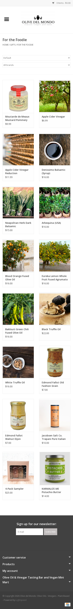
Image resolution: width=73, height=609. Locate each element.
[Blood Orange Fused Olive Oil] (18, 255)
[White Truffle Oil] (18, 362)
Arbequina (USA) (51, 222)
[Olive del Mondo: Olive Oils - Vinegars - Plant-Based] (43, 19)
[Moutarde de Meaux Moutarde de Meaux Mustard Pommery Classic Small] (18, 96)
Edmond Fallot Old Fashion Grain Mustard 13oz (53, 384)
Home (5, 44)
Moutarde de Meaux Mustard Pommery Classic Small (17, 118)
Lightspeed (21, 600)
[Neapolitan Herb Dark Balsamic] (18, 202)
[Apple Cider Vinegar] (54, 96)
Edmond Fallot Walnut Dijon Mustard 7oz (14, 437)
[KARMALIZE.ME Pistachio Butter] (54, 468)
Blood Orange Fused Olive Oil (17, 277)
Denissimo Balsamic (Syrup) (53, 171)
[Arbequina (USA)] (54, 202)
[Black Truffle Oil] (54, 309)
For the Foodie (25, 44)
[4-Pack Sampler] (18, 468)
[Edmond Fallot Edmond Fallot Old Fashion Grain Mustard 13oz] (54, 362)
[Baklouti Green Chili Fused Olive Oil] (18, 309)
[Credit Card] (66, 604)
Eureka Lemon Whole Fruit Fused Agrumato (55, 277)
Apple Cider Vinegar (53, 116)
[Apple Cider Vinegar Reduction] (18, 149)
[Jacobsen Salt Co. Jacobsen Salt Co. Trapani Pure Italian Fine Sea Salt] (54, 415)
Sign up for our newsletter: (36, 524)
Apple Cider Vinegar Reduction (17, 171)
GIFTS (12, 44)
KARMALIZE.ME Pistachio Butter (51, 490)
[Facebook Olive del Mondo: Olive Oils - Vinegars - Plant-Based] (33, 542)
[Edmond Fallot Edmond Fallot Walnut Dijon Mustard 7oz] (18, 415)
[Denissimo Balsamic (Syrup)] (54, 149)
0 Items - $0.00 (63, 3)
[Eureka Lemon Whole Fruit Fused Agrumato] (54, 255)
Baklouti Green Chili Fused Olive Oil (17, 331)
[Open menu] (6, 19)
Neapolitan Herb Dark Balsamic (18, 224)
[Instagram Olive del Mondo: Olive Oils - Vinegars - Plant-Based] (39, 542)
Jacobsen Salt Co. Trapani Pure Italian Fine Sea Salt (54, 437)
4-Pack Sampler (14, 488)
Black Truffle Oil (51, 329)
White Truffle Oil (15, 382)
